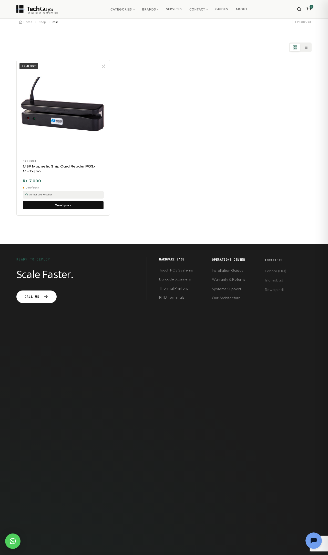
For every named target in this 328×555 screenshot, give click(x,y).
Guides (221, 9)
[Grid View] (295, 47)
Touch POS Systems (176, 270)
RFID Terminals (171, 297)
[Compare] (103, 66)
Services (174, 9)
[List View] (306, 47)
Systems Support (226, 288)
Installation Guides (227, 270)
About (241, 9)
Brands (149, 9)
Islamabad (274, 280)
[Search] (299, 9)
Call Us (32, 297)
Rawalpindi (274, 289)
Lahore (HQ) (275, 270)
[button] (12, 541)
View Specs (63, 205)
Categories (121, 9)
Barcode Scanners (175, 279)
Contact (197, 9)
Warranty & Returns (228, 279)
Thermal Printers (173, 288)
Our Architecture (226, 297)
